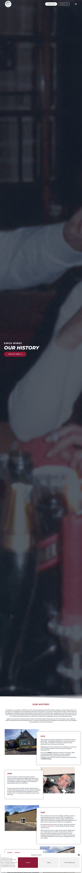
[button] (79, 855)
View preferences (69, 862)
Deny (48, 862)
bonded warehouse (48, 826)
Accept (28, 862)
